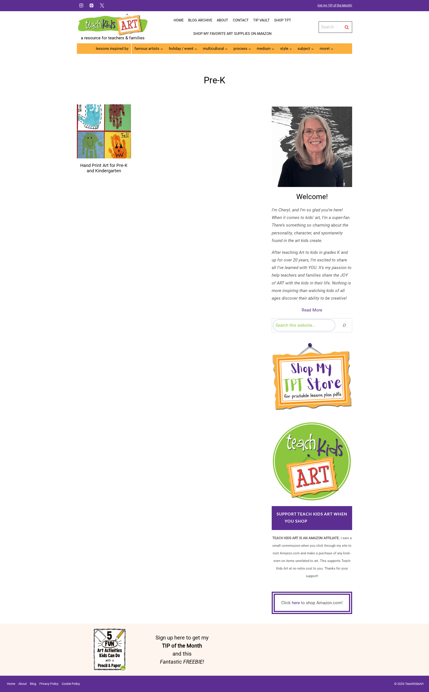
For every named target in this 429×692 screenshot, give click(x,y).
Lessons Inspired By (112, 48)
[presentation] (104, 131)
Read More (312, 310)
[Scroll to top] (418, 674)
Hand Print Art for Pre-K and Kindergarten (104, 168)
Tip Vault (261, 20)
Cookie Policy (71, 684)
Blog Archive (200, 20)
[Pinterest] (91, 5)
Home (179, 20)
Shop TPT (282, 20)
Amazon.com (323, 522)
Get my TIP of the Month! (335, 5)
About (222, 20)
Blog (33, 684)
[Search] (344, 325)
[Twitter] (102, 5)
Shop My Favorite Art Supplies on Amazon (232, 34)
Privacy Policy (49, 684)
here (296, 602)
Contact (241, 20)
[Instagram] (81, 5)
